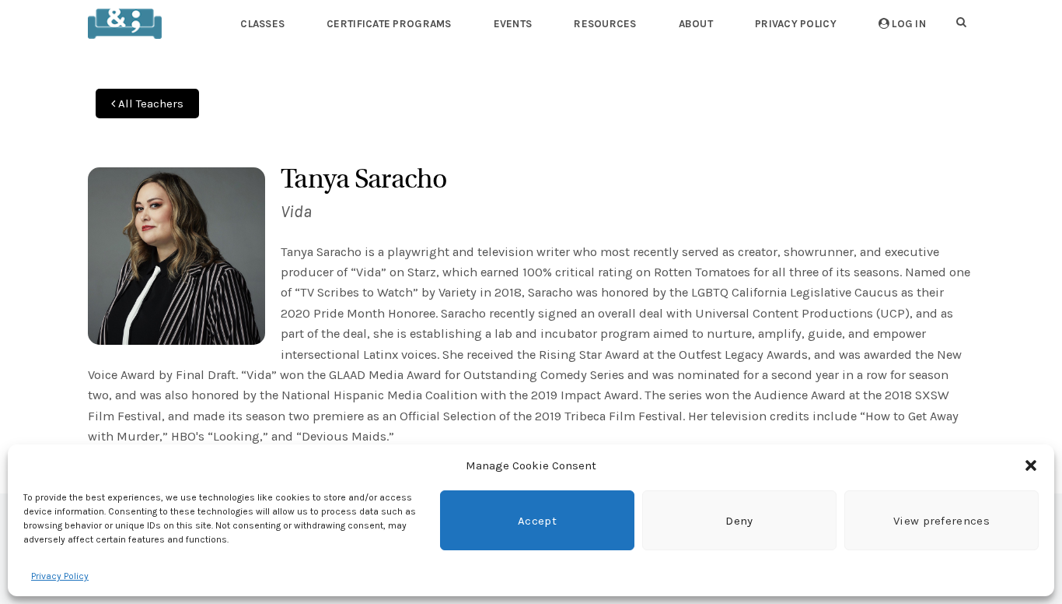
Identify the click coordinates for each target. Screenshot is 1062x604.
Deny (739, 521)
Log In (907, 24)
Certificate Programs (389, 24)
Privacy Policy (60, 576)
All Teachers (149, 104)
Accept (537, 521)
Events (513, 24)
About (696, 24)
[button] (1031, 465)
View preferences (941, 521)
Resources (605, 24)
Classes (262, 24)
